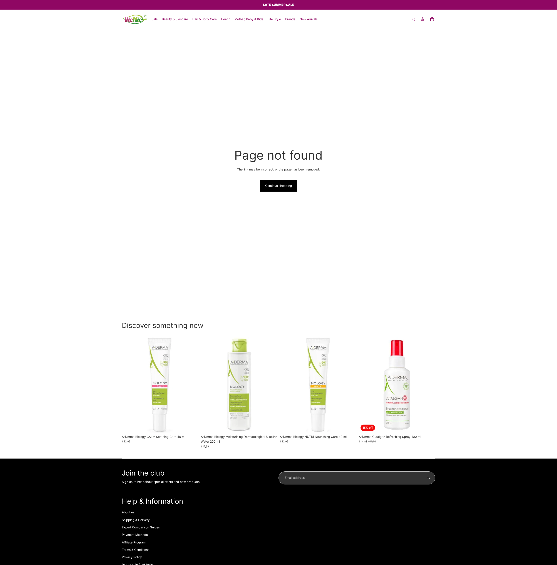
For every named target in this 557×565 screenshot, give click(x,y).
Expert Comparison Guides (141, 527)
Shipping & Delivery (136, 520)
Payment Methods (135, 534)
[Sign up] (428, 477)
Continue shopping (278, 185)
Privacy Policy (132, 557)
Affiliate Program (134, 542)
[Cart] (432, 19)
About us (128, 512)
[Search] (413, 19)
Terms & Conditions (135, 550)
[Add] (191, 426)
